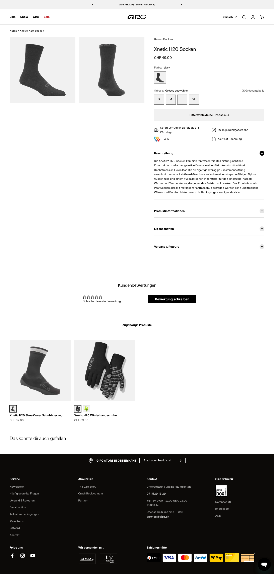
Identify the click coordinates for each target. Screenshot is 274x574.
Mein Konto (17, 521)
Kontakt (14, 535)
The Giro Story (87, 486)
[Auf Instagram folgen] (22, 555)
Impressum (222, 508)
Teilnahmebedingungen (24, 514)
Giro (36, 16)
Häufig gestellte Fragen (24, 493)
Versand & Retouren (22, 500)
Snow (24, 16)
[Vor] (181, 5)
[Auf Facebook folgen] (12, 555)
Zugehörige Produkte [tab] (137, 325)
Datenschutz (223, 502)
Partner (83, 500)
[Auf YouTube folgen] (33, 555)
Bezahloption (18, 507)
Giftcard (15, 528)
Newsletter (17, 486)
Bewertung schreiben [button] (172, 299)
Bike (12, 16)
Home (13, 30)
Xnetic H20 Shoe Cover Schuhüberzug (36, 415)
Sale (47, 16)
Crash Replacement (90, 493)
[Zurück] (92, 5)
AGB (218, 516)
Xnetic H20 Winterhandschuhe (95, 415)
